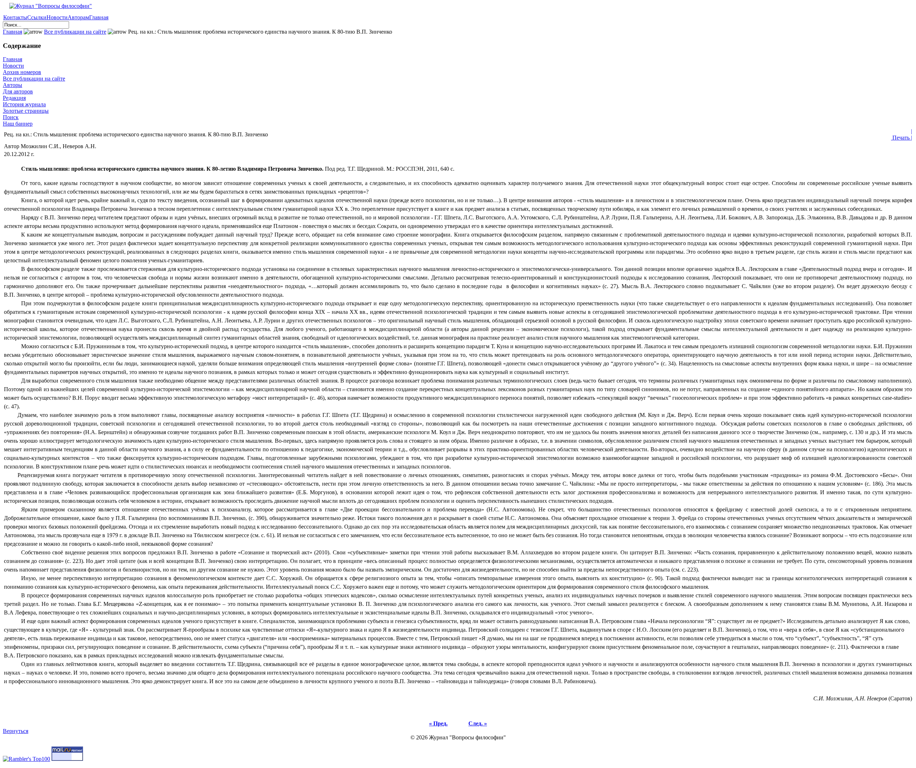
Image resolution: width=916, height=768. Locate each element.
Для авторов (18, 91)
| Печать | (901, 134)
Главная (98, 17)
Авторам (78, 17)
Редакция (14, 98)
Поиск (11, 117)
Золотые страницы (26, 111)
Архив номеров (22, 72)
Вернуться (15, 731)
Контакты (15, 17)
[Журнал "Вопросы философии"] (47, 6)
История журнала (24, 104)
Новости (57, 17)
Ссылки (37, 17)
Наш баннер (18, 124)
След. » (477, 723)
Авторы (12, 85)
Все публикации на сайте (75, 32)
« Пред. (438, 723)
